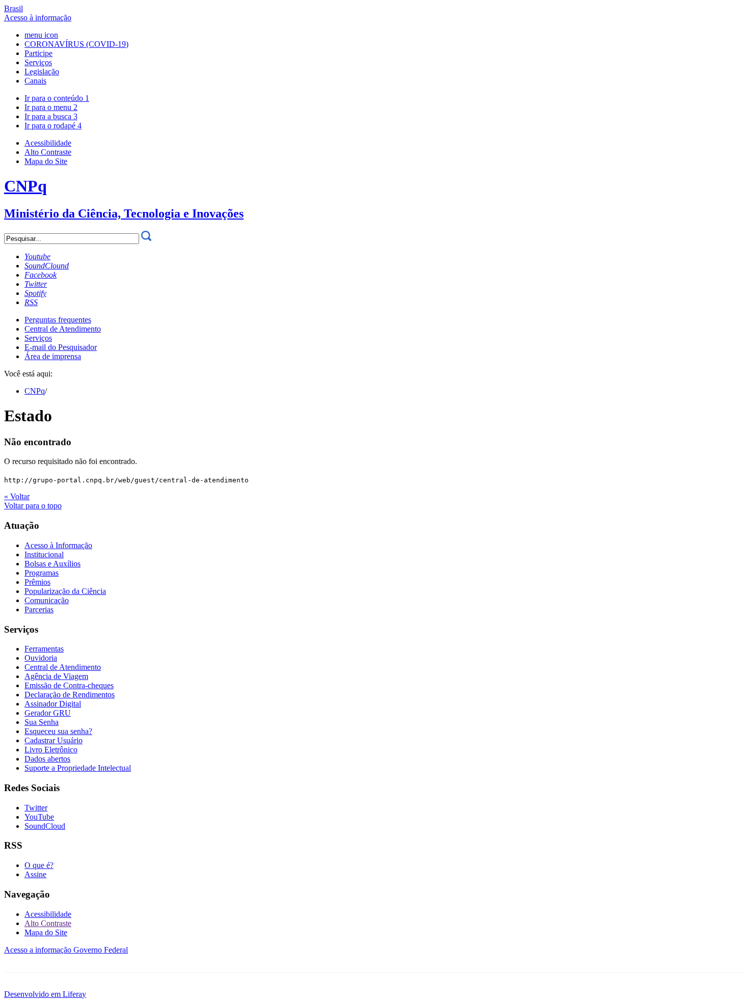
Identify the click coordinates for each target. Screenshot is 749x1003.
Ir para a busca (50, 116)
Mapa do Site (45, 161)
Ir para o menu (50, 107)
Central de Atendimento (62, 328)
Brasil (13, 8)
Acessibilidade (47, 143)
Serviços (38, 62)
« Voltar (17, 496)
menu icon (41, 35)
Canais (35, 80)
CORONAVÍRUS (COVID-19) (76, 44)
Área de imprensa (52, 356)
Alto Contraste (47, 152)
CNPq (34, 391)
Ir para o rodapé (53, 125)
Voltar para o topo (33, 505)
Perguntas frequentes (57, 319)
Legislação (41, 71)
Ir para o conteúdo (56, 98)
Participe (38, 53)
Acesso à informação (37, 17)
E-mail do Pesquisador (60, 347)
